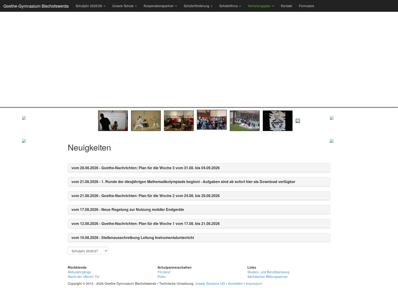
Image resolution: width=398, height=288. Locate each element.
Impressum (254, 283)
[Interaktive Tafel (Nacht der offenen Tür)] (113, 120)
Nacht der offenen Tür (84, 276)
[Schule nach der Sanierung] (298, 120)
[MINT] (45, 195)
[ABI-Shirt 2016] (278, 120)
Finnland (164, 272)
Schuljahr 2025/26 (89, 5)
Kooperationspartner (159, 5)
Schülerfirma (229, 5)
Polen (162, 276)
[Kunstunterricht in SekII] (245, 120)
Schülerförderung (197, 5)
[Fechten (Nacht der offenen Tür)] (146, 120)
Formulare (306, 5)
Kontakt (286, 5)
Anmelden (235, 283)
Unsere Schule (123, 5)
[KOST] (353, 195)
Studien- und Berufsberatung (268, 272)
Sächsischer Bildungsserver (267, 276)
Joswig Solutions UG (210, 283)
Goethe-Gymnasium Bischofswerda (36, 6)
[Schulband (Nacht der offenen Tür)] (179, 120)
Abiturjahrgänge (79, 272)
